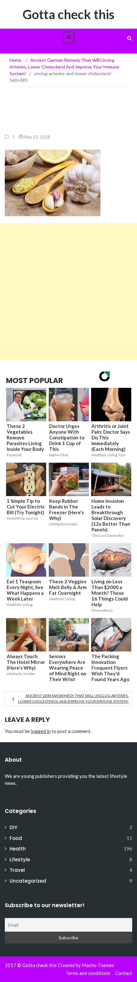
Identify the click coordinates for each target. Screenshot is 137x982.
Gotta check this (68, 14)
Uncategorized (28, 881)
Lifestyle (20, 859)
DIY (13, 827)
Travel (17, 870)
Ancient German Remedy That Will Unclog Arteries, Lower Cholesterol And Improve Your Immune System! (73, 698)
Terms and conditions (88, 973)
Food (16, 838)
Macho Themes (98, 965)
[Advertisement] (68, 291)
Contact (123, 973)
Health (18, 848)
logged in (41, 731)
